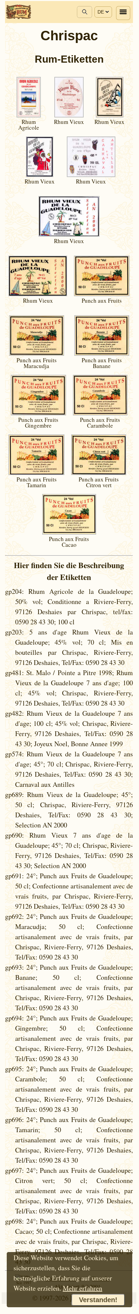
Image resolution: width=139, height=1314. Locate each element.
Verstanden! (98, 1300)
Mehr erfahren (82, 1288)
